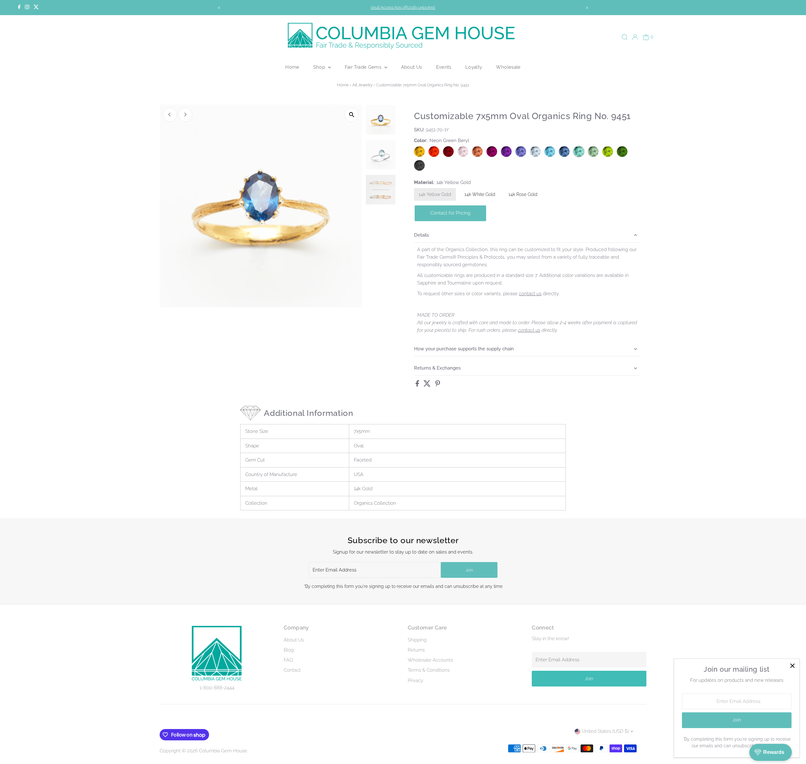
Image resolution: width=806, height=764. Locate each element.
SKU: (419, 130)
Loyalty (473, 67)
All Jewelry (362, 85)
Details (421, 235)
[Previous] (219, 8)
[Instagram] (27, 7)
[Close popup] (792, 665)
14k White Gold (479, 194)
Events (443, 67)
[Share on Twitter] (427, 385)
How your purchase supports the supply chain (464, 349)
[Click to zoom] (351, 115)
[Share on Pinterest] (437, 385)
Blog (289, 650)
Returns (416, 650)
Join (469, 570)
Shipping (417, 640)
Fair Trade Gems (364, 67)
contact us (530, 293)
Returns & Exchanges (437, 368)
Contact (292, 670)
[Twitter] (36, 7)
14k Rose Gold (522, 194)
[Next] (587, 8)
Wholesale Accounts (430, 660)
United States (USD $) (605, 731)
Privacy (415, 680)
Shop (319, 67)
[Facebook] (19, 7)
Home (292, 67)
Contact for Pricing (450, 213)
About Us (411, 67)
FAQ (288, 660)
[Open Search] (624, 37)
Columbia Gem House (223, 751)
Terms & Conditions (429, 670)
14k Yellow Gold (435, 194)
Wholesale (508, 67)
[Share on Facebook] (418, 385)
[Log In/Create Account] (635, 37)
